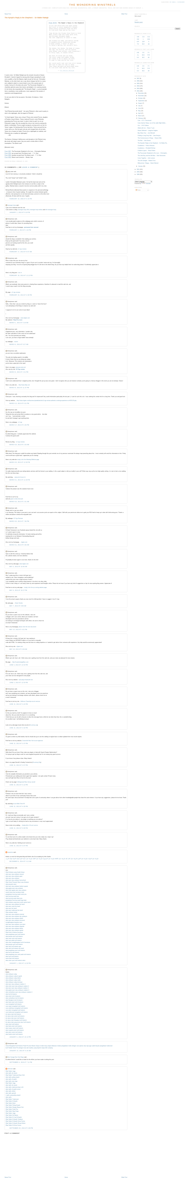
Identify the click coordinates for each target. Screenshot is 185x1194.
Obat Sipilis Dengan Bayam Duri (15, 1107)
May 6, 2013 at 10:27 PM (18, 590)
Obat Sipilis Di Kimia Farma (13, 1125)
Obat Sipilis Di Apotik (11, 1101)
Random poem (139, 22)
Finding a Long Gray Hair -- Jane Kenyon (149, 135)
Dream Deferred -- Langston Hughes (148, 130)
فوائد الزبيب (9, 858)
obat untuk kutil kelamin (12, 1024)
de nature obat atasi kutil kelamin (15, 1018)
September (141, 100)
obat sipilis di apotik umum (13, 1089)
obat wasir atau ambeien (12, 878)
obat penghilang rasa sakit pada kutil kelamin (18, 954)
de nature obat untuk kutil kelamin (15, 1016)
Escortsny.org (33, 725)
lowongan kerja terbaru (36, 209)
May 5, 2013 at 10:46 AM (18, 566)
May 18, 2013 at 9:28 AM (18, 649)
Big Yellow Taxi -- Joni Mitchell (146, 133)
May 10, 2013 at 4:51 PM (18, 629)
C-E (143, 52)
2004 (138, 86)
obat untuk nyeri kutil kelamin (14, 938)
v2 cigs (20, 422)
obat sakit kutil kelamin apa (13, 946)
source (16, 341)
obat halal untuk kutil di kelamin (14, 1002)
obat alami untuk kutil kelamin (14, 1032)
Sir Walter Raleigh (67, 70)
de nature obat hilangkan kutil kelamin (16, 1020)
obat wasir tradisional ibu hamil (14, 910)
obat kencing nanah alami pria (14, 898)
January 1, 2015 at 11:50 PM (20, 963)
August (140, 103)
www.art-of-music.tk (20, 477)
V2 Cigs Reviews (18, 518)
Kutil (16, 1046)
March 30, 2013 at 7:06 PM (19, 521)
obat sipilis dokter (10, 1091)
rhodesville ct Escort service (30, 825)
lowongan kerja (12, 205)
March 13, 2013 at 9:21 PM (19, 403)
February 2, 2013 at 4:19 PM (20, 230)
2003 (138, 88)
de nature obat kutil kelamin (13, 1014)
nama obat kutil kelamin (12, 958)
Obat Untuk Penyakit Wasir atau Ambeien (17, 882)
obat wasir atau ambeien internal (15, 874)
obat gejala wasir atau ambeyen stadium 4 (17, 990)
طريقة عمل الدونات (93, 858)
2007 (138, 78)
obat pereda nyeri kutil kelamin (14, 936)
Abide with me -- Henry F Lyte (146, 128)
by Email (173, 2)
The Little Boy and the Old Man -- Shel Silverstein (151, 155)
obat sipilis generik (11, 1093)
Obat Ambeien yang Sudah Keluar (15, 872)
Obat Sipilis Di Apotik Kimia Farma (15, 1121)
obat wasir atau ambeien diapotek (15, 926)
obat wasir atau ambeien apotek (14, 930)
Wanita (33, 1046)
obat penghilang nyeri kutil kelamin (15, 934)
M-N (149, 39)
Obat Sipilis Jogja (10, 1071)
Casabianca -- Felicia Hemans (146, 145)
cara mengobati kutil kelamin (14, 1004)
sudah (93, 1046)
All (148, 44)
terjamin (39, 1048)
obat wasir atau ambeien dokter (14, 928)
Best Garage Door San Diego (16, 1057)
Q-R (143, 41)
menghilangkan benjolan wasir (14, 922)
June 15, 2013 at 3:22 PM (18, 704)
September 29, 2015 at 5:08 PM (21, 1128)
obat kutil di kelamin (11, 994)
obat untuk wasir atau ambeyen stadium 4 (17, 986)
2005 (138, 83)
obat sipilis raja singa (11, 1081)
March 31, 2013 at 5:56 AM (19, 545)
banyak (97, 1046)
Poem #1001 (53, 23)
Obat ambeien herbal (11, 912)
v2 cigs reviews (22, 249)
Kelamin (20, 1046)
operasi (81, 1046)
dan (30, 1046)
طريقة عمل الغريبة (82, 858)
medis (70, 1046)
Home (66, 14)
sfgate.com (24, 542)
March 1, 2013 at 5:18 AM (18, 322)
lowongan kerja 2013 (23, 209)
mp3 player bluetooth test (26, 679)
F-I (148, 52)
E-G (149, 36)
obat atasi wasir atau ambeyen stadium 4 (17, 988)
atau (85, 1046)
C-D (143, 36)
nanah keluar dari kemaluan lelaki (15, 892)
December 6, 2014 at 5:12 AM (20, 861)
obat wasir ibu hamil (11, 908)
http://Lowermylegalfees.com (20, 662)
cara (78, 1046)
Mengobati (12, 1046)
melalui (59, 1046)
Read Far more (17, 320)
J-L (138, 55)
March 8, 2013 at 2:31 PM (18, 372)
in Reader (181, 2)
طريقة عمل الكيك (37, 858)
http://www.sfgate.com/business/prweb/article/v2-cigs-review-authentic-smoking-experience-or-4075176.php (46, 400)
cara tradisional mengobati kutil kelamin (17, 1012)
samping (50, 1048)
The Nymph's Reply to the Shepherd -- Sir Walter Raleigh (26, 18)
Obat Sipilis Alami (11, 1103)
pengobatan (64, 1046)
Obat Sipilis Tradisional (12, 1099)
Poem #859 (8, 157)
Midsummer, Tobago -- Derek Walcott (148, 163)
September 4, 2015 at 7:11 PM (20, 1062)
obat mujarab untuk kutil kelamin (15, 1030)
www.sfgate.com (25, 318)
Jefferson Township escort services (30, 701)
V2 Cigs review (20, 369)
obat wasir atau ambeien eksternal (15, 920)
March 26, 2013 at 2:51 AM (19, 501)
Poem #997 (8, 151)
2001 (138, 169)
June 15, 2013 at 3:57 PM (18, 765)
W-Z (143, 44)
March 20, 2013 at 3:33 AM (19, 444)
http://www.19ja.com (24, 385)
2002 (138, 91)
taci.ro (20, 272)
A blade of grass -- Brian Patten (146, 150)
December (141, 93)
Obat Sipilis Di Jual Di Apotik (14, 1117)
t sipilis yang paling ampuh (13, 1095)
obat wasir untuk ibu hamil (13, 906)
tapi (88, 1046)
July (139, 105)
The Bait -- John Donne (144, 140)
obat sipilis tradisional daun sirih (14, 1087)
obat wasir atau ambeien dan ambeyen (16, 916)
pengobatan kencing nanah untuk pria (16, 894)
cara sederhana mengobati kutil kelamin (17, 1008)
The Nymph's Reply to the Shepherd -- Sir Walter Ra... (153, 143)
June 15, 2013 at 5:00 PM (18, 828)
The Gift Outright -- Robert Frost (147, 160)
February (140, 118)
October (140, 98)
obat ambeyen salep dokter (13, 978)
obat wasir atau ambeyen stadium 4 (15, 984)
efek (46, 1048)
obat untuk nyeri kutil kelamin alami (15, 960)
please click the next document (27, 626)
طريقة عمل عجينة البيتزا (25, 858)
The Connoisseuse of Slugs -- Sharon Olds (150, 138)
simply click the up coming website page (35, 587)
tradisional (109, 1046)
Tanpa (37, 1046)
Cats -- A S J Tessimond (144, 120)
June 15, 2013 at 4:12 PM (18, 785)
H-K (138, 39)
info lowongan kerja (50, 209)
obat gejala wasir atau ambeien (14, 888)
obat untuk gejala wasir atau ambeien (16, 890)
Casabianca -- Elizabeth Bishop (146, 148)
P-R (149, 55)
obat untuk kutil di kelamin (13, 996)
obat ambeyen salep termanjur (14, 982)
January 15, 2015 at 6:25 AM (20, 1050)
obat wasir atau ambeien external (15, 914)
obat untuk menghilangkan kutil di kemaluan (18, 942)
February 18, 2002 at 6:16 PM (20, 199)
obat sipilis (9, 1097)
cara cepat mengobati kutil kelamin (15, 1006)
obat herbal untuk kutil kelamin (14, 1034)
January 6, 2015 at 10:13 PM (20, 1037)
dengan (74, 1046)
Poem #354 (8, 153)
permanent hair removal (31, 227)
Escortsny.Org (37, 762)
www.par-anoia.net (21, 367)
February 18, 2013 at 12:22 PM (21, 275)
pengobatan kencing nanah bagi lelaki (16, 900)
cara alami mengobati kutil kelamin (15, 1010)
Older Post (124, 14)
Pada (24, 1046)
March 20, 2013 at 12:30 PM (19, 462)
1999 (138, 174)
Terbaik (10, 1048)
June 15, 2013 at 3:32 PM (18, 728)
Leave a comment (30, 167)
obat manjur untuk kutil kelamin (14, 1028)
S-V (138, 57)
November (141, 95)
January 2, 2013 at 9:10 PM (19, 212)
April (139, 113)
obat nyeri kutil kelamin (12, 956)
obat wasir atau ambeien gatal (14, 876)
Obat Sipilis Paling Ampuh (13, 1105)
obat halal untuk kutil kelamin (14, 1026)
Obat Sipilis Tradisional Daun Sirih (15, 1075)
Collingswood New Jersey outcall (26, 782)
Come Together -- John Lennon (146, 158)
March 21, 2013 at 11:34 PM (19, 480)
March (140, 115)
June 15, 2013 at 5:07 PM (18, 845)
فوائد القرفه (15, 858)
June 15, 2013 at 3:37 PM (18, 743)
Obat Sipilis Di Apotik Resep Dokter (15, 1123)
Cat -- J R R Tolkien (143, 125)
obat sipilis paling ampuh (12, 1077)
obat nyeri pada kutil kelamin (14, 940)
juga (90, 1046)
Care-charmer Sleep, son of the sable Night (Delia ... (152, 123)
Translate (148, 183)
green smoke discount (17, 499)
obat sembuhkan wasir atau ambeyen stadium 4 (19, 992)
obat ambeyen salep (11, 974)
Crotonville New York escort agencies (32, 740)
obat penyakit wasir (11, 884)
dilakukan (54, 1046)
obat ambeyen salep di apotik (14, 976)
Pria (27, 1046)
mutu (24, 1048)
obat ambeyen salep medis (13, 980)
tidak (42, 1046)
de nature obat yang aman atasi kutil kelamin (18, 1022)
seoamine (10, 852)
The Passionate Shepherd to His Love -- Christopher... (153, 153)
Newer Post (8, 14)
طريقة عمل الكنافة (60, 858)
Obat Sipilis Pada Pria (12, 1109)
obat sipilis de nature (11, 1073)
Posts (139, 190)
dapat (49, 1046)
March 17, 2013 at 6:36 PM (19, 425)
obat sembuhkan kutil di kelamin (15, 998)
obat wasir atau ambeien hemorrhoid (16, 880)
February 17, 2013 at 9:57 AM (20, 251)
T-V (138, 44)
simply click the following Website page (28, 459)
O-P (138, 41)
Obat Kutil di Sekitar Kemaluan (14, 932)
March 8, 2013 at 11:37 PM (19, 387)
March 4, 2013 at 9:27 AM (18, 344)
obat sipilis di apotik (11, 1079)
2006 (138, 81)
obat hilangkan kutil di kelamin (14, 1000)
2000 (138, 172)
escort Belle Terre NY (19, 803)
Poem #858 (8, 155)
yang (35, 1048)
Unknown (10, 1068)
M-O (143, 55)
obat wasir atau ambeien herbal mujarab (17, 886)
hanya (46, 1046)
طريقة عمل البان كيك (71, 858)
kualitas (31, 1048)
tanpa (43, 1048)
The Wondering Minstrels (92, 4)
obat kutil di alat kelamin (12, 952)
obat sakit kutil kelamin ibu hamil (15, 948)
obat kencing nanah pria (12, 896)
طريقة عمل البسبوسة (48, 858)
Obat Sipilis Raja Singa (12, 1111)
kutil (7, 1048)
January (140, 166)
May (139, 110)
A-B (138, 36)
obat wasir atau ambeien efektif (14, 918)
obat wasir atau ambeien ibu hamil (15, 904)
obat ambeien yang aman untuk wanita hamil (18, 902)
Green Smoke (19, 603)
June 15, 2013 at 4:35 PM (18, 806)
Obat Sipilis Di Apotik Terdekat (14, 1119)
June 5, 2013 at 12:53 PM (18, 665)
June (139, 108)
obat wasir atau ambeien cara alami (15, 924)
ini (40, 1046)
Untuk (7, 1046)
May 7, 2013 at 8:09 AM (17, 606)
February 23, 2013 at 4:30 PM (20, 295)
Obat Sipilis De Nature (12, 1115)
